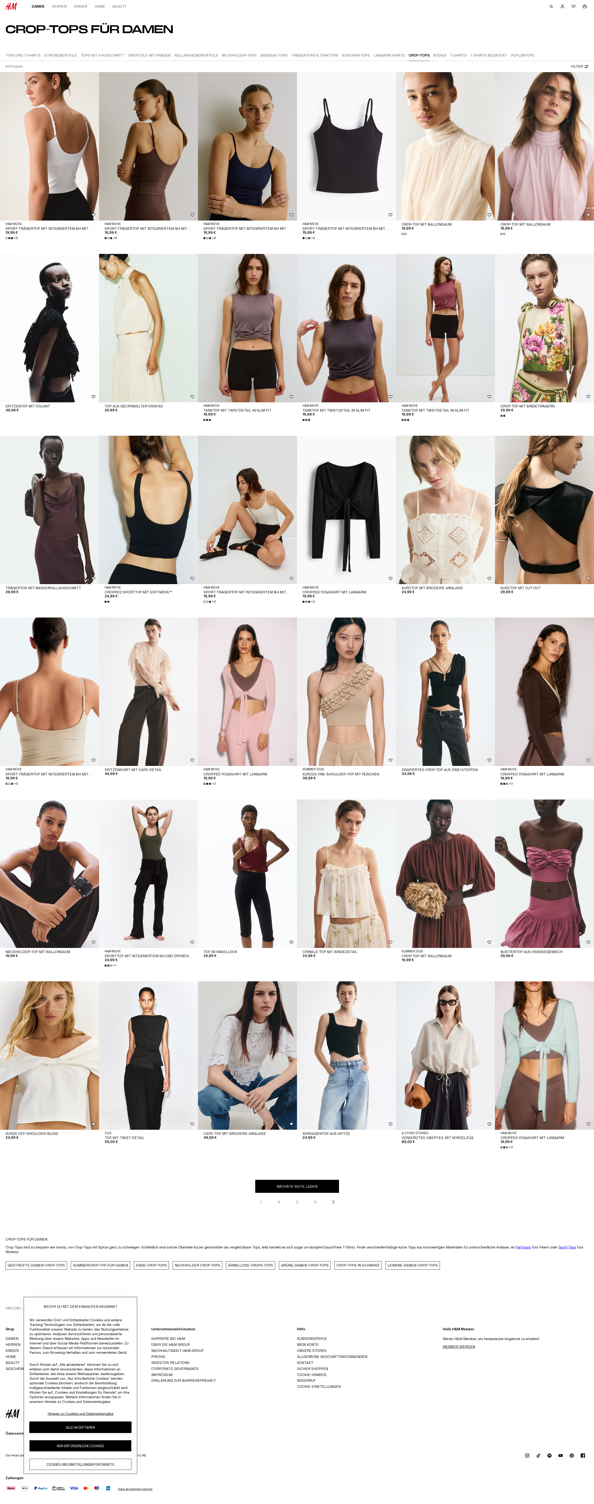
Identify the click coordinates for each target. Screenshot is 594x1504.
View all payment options (135, 1489)
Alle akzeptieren (80, 1427)
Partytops (523, 1247)
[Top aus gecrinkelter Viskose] (148, 328)
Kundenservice (312, 1339)
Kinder (80, 6)
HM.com (13, 1308)
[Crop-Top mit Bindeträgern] (544, 328)
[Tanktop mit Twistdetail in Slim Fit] (247, 328)
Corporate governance (175, 1369)
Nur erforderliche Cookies (80, 1446)
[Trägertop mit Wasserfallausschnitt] (49, 510)
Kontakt (305, 1363)
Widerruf (306, 1380)
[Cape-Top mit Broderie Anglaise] (247, 1055)
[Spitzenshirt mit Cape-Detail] (148, 692)
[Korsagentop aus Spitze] (346, 1055)
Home (100, 6)
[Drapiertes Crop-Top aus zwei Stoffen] (445, 692)
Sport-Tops (567, 1247)
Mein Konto (308, 1345)
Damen (38, 6)
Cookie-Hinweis (311, 1375)
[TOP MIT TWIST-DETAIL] (148, 1055)
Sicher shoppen (312, 1369)
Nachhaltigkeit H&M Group (177, 1351)
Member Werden (459, 1347)
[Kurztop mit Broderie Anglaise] (445, 510)
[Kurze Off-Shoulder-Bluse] (49, 1055)
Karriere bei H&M (168, 1339)
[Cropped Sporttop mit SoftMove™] (148, 510)
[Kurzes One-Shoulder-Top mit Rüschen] (346, 692)
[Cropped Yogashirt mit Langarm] (346, 510)
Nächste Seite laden (297, 1186)
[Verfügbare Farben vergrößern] (404, 234)
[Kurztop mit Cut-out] (544, 510)
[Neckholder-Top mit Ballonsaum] (49, 874)
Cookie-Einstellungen (319, 1387)
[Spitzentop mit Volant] (49, 328)
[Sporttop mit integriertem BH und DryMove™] (148, 874)
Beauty (119, 6)
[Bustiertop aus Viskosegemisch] (544, 874)
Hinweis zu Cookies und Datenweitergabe (80, 1414)
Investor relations (170, 1363)
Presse (158, 1357)
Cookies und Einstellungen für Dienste (80, 1464)
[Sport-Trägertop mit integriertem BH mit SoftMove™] (49, 146)
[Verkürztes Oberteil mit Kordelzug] (445, 1055)
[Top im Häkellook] (247, 874)
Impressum (161, 1375)
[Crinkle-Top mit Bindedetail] (346, 874)
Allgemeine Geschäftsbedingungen (332, 1357)
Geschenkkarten (22, 1369)
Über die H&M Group (170, 1345)
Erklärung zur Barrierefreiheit (183, 1380)
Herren (59, 6)
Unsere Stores (311, 1351)
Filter (577, 66)
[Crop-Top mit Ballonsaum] (445, 146)
